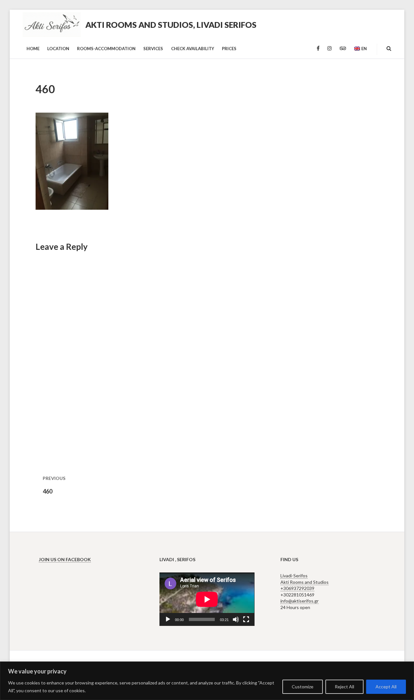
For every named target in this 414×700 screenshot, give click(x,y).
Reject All (344, 686)
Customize (302, 686)
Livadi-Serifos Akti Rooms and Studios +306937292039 (304, 582)
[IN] (329, 48)
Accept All (386, 686)
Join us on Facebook (65, 559)
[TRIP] (343, 48)
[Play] (168, 619)
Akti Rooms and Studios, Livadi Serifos (170, 24)
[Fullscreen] (246, 619)
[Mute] (236, 619)
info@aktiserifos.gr (299, 601)
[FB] (318, 48)
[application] (206, 599)
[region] (207, 680)
